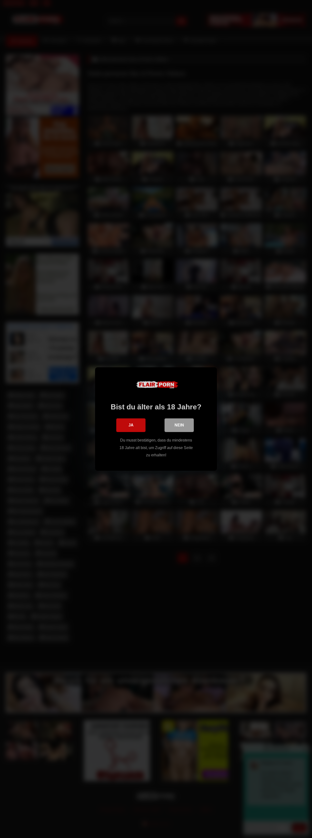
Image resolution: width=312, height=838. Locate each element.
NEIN (179, 425)
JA (131, 425)
